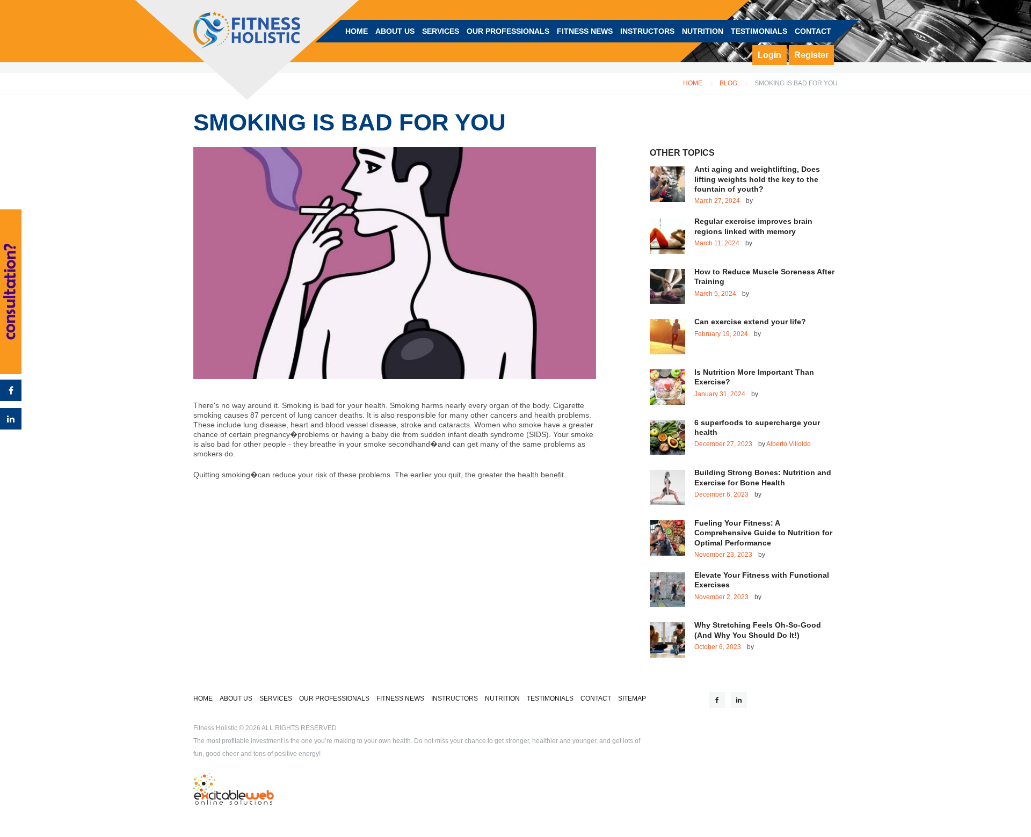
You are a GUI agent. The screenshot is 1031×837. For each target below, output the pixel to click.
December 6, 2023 (721, 494)
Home (692, 83)
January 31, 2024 (719, 394)
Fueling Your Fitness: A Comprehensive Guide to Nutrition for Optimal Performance (763, 533)
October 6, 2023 (717, 647)
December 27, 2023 (723, 444)
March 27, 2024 (717, 201)
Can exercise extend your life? (750, 321)
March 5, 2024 (715, 293)
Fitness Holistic (215, 728)
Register (811, 55)
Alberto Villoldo (788, 444)
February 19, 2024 (721, 334)
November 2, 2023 (721, 597)
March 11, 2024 (716, 243)
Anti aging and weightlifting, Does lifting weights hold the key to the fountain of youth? (757, 179)
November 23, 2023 (723, 554)
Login (769, 55)
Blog (728, 83)
